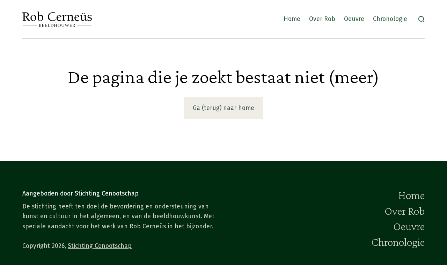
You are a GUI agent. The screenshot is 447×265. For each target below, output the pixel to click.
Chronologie (390, 19)
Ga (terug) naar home (223, 108)
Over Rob (322, 19)
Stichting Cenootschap (100, 246)
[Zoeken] (421, 19)
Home (292, 19)
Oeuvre (354, 19)
